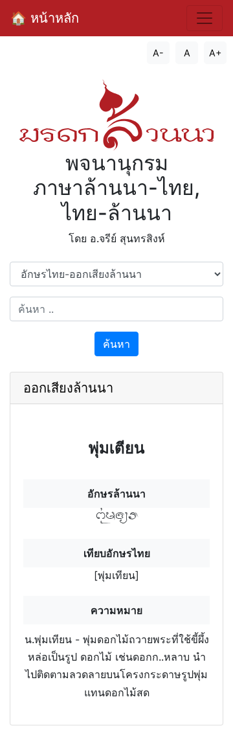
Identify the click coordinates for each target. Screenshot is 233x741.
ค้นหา (116, 343)
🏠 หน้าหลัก (44, 18)
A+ (215, 52)
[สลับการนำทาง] (204, 18)
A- (158, 52)
